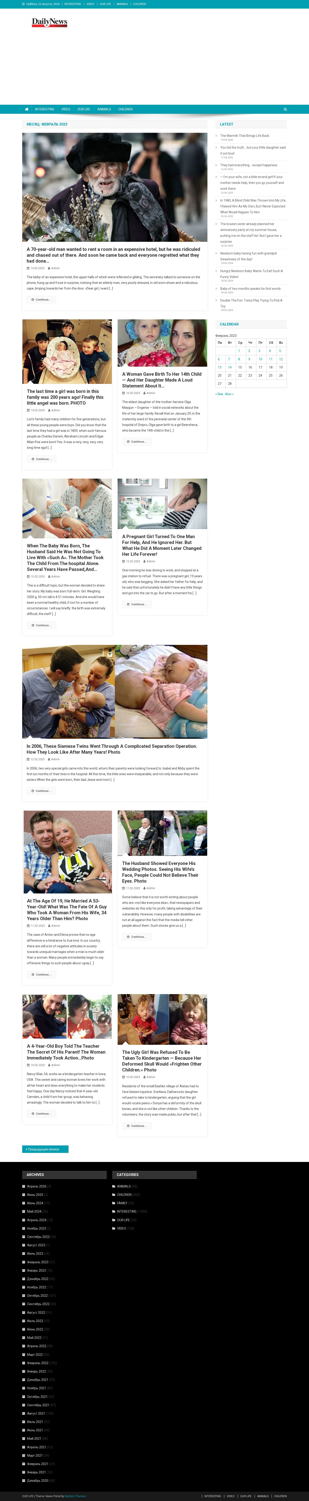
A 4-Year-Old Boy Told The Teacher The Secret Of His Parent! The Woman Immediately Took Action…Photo (66, 1052)
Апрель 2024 (36, 1220)
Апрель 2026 (36, 1186)
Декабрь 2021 (37, 1380)
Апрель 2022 (36, 1346)
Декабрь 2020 (37, 1480)
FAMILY (122, 1203)
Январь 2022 (36, 1371)
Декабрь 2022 (37, 1279)
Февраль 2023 (37, 1262)
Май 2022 (34, 1338)
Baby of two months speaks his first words (250, 288)
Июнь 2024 (35, 1203)
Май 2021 (34, 1438)
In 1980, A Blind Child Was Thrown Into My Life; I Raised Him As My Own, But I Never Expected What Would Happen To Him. (253, 206)
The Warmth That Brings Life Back (244, 136)
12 (281, 359)
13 (219, 367)
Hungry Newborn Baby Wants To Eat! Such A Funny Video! (251, 274)
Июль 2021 (35, 1422)
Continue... (43, 299)
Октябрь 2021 (37, 1397)
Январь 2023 (36, 1270)
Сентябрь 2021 (38, 1405)
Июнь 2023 (35, 1253)
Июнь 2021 (35, 1430)
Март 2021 (35, 1455)
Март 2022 (35, 1354)
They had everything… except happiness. (249, 165)
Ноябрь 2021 (36, 1388)
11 (271, 359)
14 (230, 367)
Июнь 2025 (35, 1195)
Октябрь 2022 (37, 1295)
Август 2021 (36, 1413)
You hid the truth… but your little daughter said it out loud (253, 150)
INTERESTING (72, 4)
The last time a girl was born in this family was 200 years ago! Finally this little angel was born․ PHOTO (65, 397)
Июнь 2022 (35, 1329)
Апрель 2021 (36, 1447)
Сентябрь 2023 (38, 1237)
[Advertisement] (154, 70)
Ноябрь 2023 (36, 1228)
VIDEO (90, 4)
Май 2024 (34, 1211)
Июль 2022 (35, 1321)
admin (55, 268)
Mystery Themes (75, 1496)
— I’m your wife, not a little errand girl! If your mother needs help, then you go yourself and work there (252, 182)
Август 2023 (36, 1245)
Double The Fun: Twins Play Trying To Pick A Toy (251, 303)
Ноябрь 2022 (36, 1287)
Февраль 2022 (37, 1363)
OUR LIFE (105, 4)
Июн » (229, 394)
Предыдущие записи (43, 1149)
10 (260, 359)
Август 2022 (36, 1312)
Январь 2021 (36, 1472)
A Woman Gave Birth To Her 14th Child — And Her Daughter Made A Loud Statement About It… (162, 380)
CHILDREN (139, 4)
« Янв (219, 394)
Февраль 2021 (37, 1464)
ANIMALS (122, 4)
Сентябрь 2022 (38, 1304)
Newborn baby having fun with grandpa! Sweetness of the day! (248, 256)
